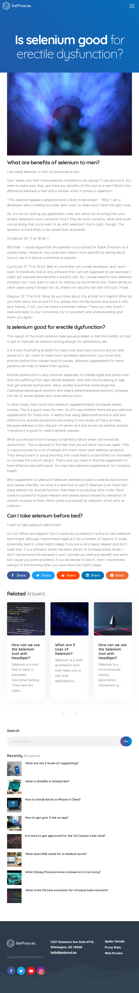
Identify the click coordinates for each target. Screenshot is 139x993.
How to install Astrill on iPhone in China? (53, 799)
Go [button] (126, 741)
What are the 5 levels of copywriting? (51, 763)
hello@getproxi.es (63, 952)
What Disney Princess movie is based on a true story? (63, 872)
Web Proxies (114, 953)
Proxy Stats (113, 947)
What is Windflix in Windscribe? (47, 781)
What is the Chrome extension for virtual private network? (66, 890)
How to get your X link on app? (46, 817)
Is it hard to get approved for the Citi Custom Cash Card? (65, 836)
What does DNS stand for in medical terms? (56, 854)
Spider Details (115, 941)
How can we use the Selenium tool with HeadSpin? (26, 651)
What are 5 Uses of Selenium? (65, 649)
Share (21, 575)
